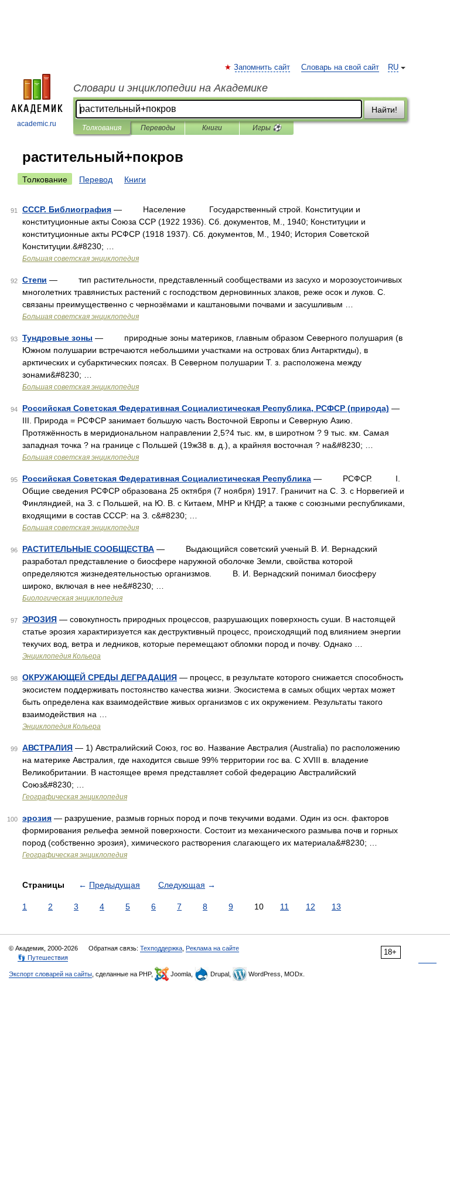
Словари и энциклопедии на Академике (170, 88)
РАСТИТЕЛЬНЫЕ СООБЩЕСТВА (88, 549)
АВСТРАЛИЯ (47, 747)
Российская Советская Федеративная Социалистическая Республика (166, 478)
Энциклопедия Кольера (61, 656)
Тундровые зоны (57, 337)
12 (310, 906)
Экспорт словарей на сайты (50, 973)
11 (284, 906)
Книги (212, 128)
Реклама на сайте (212, 948)
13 (336, 906)
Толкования (101, 128)
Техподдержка (161, 948)
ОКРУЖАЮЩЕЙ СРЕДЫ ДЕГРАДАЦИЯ (99, 677)
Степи (34, 279)
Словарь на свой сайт (340, 67)
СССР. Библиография (66, 209)
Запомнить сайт (262, 67)
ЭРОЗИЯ (39, 619)
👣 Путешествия (43, 957)
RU (393, 67)
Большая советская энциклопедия (80, 258)
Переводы (158, 128)
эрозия (37, 818)
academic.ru (36, 124)
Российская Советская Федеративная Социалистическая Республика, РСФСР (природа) (205, 408)
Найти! (384, 109)
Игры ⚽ (267, 128)
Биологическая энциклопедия (72, 598)
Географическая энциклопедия (74, 797)
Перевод (95, 179)
